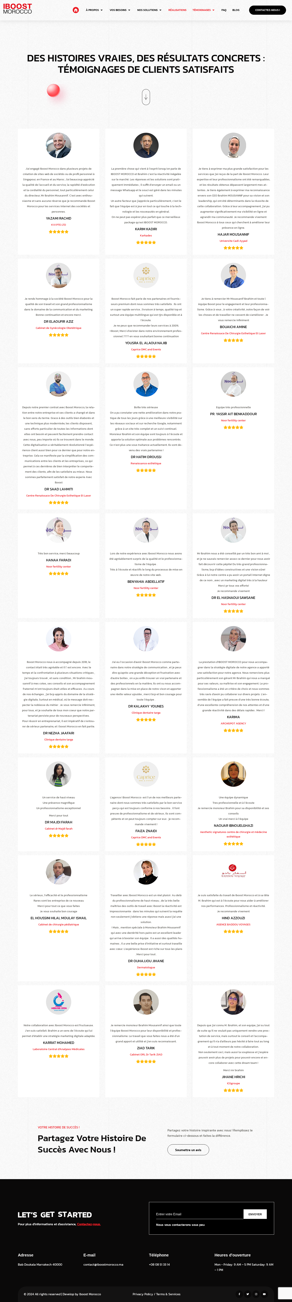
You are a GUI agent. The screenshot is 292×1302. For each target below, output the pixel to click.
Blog (235, 10)
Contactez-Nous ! (267, 10)
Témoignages (201, 10)
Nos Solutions (147, 10)
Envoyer (255, 1214)
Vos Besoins (118, 10)
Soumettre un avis (188, 1150)
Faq (223, 10)
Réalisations (177, 10)
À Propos (92, 10)
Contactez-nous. (89, 1224)
